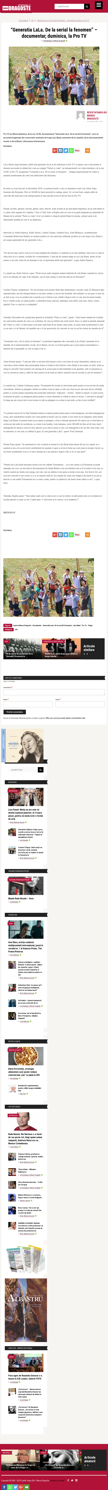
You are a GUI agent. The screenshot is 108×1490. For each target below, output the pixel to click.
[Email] (27, 1487)
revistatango (11, 651)
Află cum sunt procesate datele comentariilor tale (65, 718)
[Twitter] (65, 150)
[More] (87, 150)
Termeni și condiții (57, 1480)
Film (11, 924)
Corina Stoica (14, 1147)
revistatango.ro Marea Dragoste (54, 41)
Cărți (11, 1357)
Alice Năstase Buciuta (53, 651)
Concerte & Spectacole (16, 641)
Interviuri (49, 641)
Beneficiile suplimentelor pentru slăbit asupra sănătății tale (29, 1088)
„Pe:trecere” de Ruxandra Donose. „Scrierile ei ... (20, 1466)
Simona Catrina (25, 1201)
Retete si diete (15, 1050)
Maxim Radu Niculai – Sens (21, 898)
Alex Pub (23, 1094)
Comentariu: (8, 687)
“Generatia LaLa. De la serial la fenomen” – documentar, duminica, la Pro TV (63, 20)
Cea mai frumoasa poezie (19, 880)
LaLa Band (76, 625)
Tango (90, 625)
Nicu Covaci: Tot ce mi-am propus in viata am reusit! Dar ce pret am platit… (29, 1210)
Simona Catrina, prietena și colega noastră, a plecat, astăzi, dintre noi (30, 1156)
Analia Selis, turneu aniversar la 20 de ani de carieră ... (23, 655)
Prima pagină (23, 20)
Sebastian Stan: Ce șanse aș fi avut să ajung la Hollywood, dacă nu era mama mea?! (29, 987)
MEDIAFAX (9, 512)
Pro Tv (84, 625)
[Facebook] (4, 1487)
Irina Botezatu (24, 1021)
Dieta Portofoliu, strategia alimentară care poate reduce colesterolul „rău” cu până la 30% (24, 1072)
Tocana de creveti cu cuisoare (59, 1465)
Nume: (6, 699)
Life (32, 20)
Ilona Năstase (14, 955)
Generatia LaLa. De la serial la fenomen (57, 625)
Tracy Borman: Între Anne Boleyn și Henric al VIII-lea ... (61, 655)
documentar (36, 625)
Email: (58, 699)
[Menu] (99, 5)
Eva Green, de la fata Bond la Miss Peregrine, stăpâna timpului (29, 1015)
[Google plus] (54, 150)
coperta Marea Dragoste (22, 625)
